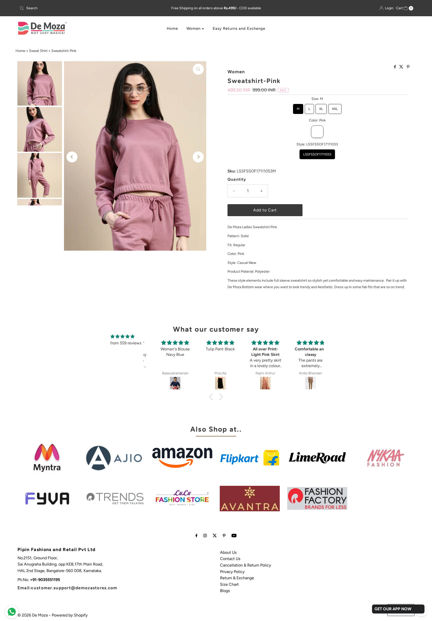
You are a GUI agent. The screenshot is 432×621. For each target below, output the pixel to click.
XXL (335, 107)
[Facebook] (197, 535)
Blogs (225, 590)
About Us (228, 552)
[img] (122, 336)
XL (321, 107)
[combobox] (82, 8)
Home (172, 28)
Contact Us (230, 558)
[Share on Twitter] (401, 67)
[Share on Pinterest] (408, 67)
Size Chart (229, 584)
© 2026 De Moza (33, 615)
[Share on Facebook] (395, 67)
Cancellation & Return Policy (245, 565)
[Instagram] (205, 535)
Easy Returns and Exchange (239, 28)
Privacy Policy (232, 571)
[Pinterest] (224, 535)
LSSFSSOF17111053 (317, 152)
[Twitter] (215, 535)
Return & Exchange (237, 578)
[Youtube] (234, 535)
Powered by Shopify (70, 615)
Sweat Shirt (38, 50)
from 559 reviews (125, 343)
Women (194, 28)
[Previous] (72, 156)
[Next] (198, 156)
